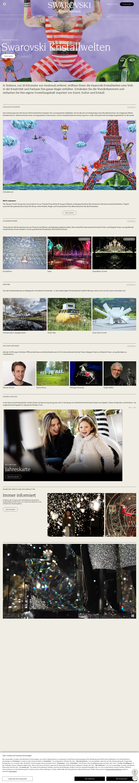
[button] (130, 407)
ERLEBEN (50, 17)
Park (43, 300)
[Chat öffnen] (134, 778)
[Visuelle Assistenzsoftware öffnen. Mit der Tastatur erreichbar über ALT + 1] (134, 772)
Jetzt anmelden (10, 509)
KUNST (89, 17)
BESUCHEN (31, 17)
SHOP (108, 17)
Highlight (131, 122)
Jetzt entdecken (12, 477)
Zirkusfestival (25, 56)
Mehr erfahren (69, 213)
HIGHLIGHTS (69, 17)
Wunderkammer (39, 239)
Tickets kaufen (8, 56)
